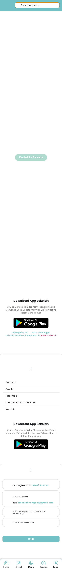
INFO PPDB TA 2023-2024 (21, 402)
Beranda (11, 382)
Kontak (10, 409)
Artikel (19, 567)
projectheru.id (48, 335)
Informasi (11, 395)
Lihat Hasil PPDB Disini (24, 522)
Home (6, 567)
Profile (9, 389)
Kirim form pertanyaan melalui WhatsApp (29, 512)
